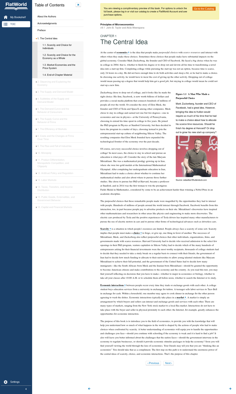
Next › (168, 363)
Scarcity (104, 229)
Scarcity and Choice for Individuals (57, 46)
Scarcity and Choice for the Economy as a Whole (59, 56)
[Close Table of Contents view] (78, 5)
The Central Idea (47, 38)
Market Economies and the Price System (59, 66)
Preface (41, 30)
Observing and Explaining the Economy (54, 83)
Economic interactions (112, 285)
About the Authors (46, 16)
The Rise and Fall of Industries (54, 146)
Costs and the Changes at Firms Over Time (55, 137)
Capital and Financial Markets (54, 207)
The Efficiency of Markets (52, 129)
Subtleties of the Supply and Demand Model (53, 100)
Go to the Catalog (204, 8)
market (180, 297)
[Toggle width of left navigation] (26, 389)
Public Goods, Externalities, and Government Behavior (56, 198)
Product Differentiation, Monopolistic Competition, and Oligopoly (53, 163)
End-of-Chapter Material (57, 74)
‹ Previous (153, 363)
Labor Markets (47, 180)
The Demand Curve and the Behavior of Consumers (53, 110)
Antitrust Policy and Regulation (55, 173)
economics (122, 52)
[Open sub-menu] (36, 38)
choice (136, 233)
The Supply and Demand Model (55, 91)
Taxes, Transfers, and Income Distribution (55, 188)
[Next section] (230, 389)
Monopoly (44, 152)
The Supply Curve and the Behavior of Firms (52, 120)
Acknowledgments (47, 23)
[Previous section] (89, 389)
